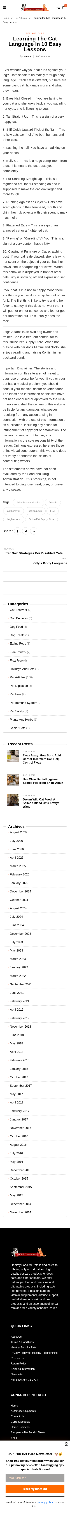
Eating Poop (18, 643)
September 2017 (21, 1085)
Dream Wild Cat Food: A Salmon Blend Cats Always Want (41, 803)
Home (6, 18)
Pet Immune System (23, 703)
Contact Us (17, 1416)
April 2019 (16, 1009)
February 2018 (19, 1060)
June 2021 (17, 992)
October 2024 (19, 900)
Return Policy (19, 1363)
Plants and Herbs (21, 719)
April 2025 (16, 857)
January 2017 (19, 1119)
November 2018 (20, 1026)
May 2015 (16, 1195)
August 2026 (18, 832)
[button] (64, 7)
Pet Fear (15, 694)
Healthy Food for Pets (23, 1347)
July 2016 (16, 1153)
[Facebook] (17, 530)
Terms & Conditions (22, 1342)
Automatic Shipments (23, 1410)
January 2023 (19, 967)
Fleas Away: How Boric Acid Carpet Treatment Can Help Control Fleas (42, 759)
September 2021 (21, 984)
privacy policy (45, 1502)
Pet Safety (17, 711)
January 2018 (19, 1069)
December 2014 (20, 1204)
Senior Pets (17, 728)
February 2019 (19, 1018)
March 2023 (18, 959)
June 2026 (17, 849)
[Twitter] (25, 530)
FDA (52, 511)
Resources (17, 1358)
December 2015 (20, 1170)
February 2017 (19, 1111)
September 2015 (21, 1187)
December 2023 (20, 933)
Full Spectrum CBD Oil (24, 1379)
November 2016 (20, 1128)
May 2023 (16, 950)
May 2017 (16, 1094)
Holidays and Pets (22, 669)
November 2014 (20, 1212)
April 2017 (16, 1102)
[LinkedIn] (33, 530)
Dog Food (16, 626)
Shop (14, 1437)
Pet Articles (21, 18)
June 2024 (17, 925)
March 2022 (18, 976)
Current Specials (20, 1421)
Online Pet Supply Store (41, 519)
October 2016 (19, 1136)
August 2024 (18, 908)
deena (27, 56)
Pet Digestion (19, 686)
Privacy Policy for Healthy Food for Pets (34, 1352)
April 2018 (16, 1052)
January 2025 (19, 883)
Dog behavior (19, 618)
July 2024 (16, 916)
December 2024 (20, 891)
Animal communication (28, 502)
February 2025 (19, 874)
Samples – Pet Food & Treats (28, 1432)
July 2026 (16, 841)
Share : (8, 531)
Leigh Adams (13, 519)
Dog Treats (17, 635)
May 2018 (16, 1043)
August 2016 (18, 1144)
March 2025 (18, 866)
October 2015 (19, 1178)
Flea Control (18, 652)
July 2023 (16, 942)
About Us (16, 1336)
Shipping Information (23, 1368)
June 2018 (17, 1035)
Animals (53, 502)
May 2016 (16, 1161)
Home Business (20, 1427)
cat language (35, 511)
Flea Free (16, 660)
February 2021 (19, 1001)
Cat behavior (18, 610)
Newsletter (17, 1374)
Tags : (7, 502)
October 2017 (19, 1077)
